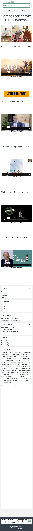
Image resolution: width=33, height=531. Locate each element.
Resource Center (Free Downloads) (11, 320)
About (2, 291)
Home (2, 10)
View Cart (4, 309)
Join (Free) (4, 295)
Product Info (4, 305)
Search (29, 5)
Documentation (5, 311)
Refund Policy (5, 345)
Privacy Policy (5, 343)
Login (2, 297)
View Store (4, 307)
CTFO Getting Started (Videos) (9, 318)
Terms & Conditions (6, 341)
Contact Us (4, 293)
